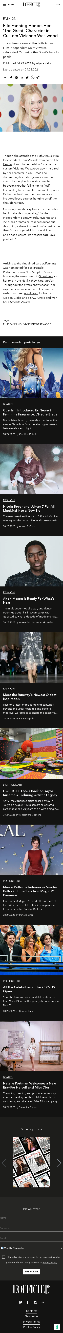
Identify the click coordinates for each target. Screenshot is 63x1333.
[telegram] (38, 78)
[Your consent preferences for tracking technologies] (57, 1327)
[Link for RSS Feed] (42, 1302)
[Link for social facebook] (28, 1303)
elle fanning (12, 324)
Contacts (31, 1311)
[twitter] (27, 78)
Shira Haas (46, 276)
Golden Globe (12, 297)
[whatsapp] (32, 78)
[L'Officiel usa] (31, 4)
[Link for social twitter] (20, 1303)
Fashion (9, 18)
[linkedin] (22, 78)
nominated (31, 293)
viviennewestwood (38, 324)
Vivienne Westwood (26, 168)
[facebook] (11, 78)
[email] (5, 78)
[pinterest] (16, 78)
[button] (59, 1163)
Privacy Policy (50, 1262)
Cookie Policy (31, 1327)
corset (22, 234)
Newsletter (31, 1316)
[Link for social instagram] (35, 1303)
